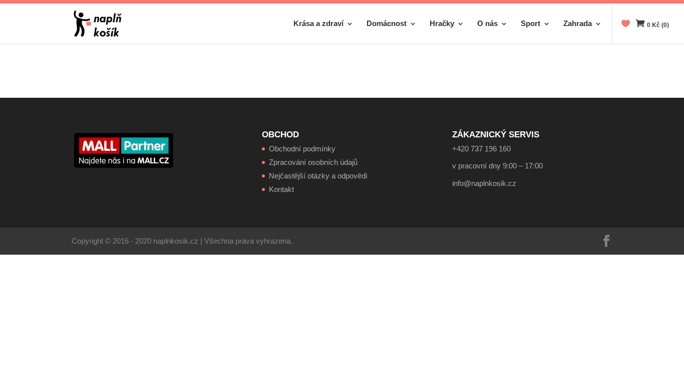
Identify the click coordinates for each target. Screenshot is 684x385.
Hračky (442, 24)
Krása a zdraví (318, 24)
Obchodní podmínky (302, 148)
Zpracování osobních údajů (313, 162)
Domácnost (387, 24)
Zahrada (577, 24)
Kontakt (281, 189)
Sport (530, 24)
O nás (487, 24)
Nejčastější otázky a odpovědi (318, 175)
